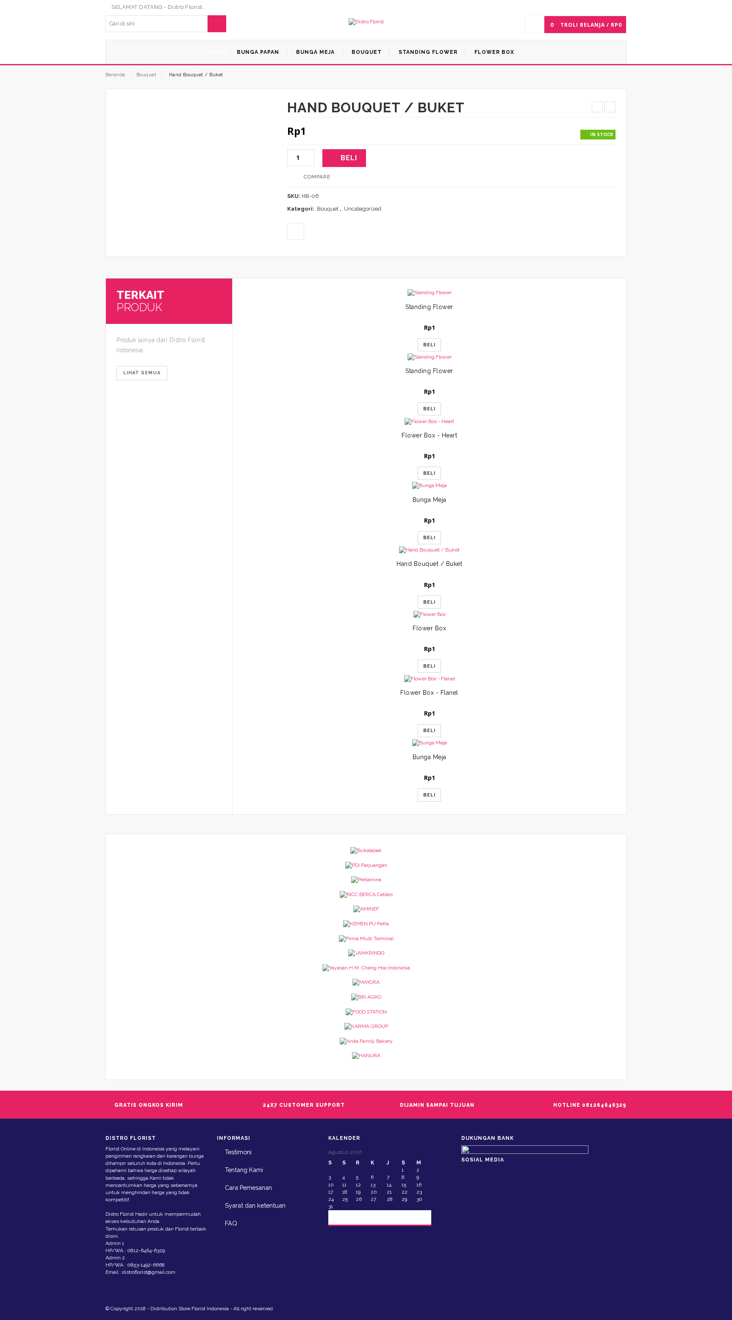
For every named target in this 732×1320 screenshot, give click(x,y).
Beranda (115, 75)
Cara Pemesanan (248, 1187)
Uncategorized (362, 209)
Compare (317, 177)
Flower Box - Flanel (429, 692)
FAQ (231, 1223)
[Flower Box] (429, 614)
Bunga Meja (429, 499)
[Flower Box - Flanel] (429, 678)
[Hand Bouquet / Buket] (429, 550)
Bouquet (146, 75)
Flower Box (429, 628)
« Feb (342, 1216)
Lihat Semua (142, 373)
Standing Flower (429, 307)
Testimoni (238, 1152)
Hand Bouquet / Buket (429, 563)
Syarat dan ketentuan (255, 1205)
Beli (349, 158)
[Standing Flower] (429, 292)
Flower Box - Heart (429, 435)
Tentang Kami (244, 1169)
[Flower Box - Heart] (429, 421)
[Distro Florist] (366, 21)
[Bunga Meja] (429, 485)
